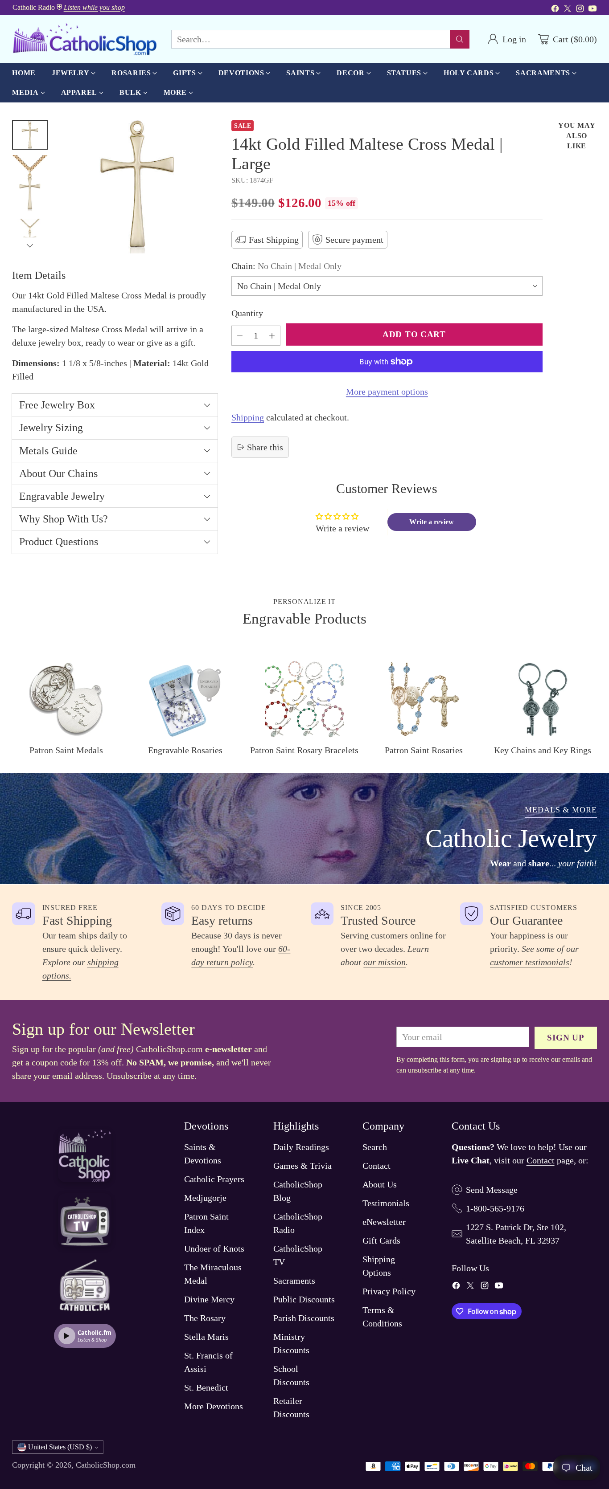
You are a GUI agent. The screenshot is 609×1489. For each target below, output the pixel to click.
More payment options (387, 391)
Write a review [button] (431, 522)
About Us (379, 1184)
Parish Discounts (303, 1318)
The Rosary (205, 1318)
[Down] (30, 245)
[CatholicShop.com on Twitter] (567, 9)
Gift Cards (381, 1240)
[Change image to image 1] (30, 135)
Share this (265, 447)
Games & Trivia (302, 1166)
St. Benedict (206, 1387)
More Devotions (213, 1406)
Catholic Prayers (214, 1179)
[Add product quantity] (272, 335)
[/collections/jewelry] (304, 828)
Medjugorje (205, 1198)
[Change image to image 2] (30, 184)
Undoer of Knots (214, 1248)
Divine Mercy (209, 1299)
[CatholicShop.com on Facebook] (555, 9)
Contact (376, 1166)
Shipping (247, 417)
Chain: (286, 266)
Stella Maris (206, 1337)
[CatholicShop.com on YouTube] (592, 9)
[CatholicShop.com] (84, 39)
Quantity (247, 313)
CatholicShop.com (106, 1464)
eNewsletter (384, 1222)
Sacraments (294, 1280)
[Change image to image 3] (30, 236)
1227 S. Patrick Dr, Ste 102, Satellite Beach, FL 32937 (516, 1233)
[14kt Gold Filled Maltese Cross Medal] (137, 186)
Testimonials (385, 1203)
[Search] (459, 39)
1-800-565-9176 (495, 1208)
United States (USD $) (60, 1447)
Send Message (492, 1190)
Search (374, 1147)
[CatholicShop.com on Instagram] (580, 9)
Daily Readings (301, 1147)
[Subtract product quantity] (240, 335)
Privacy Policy (389, 1291)
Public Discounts (304, 1299)
